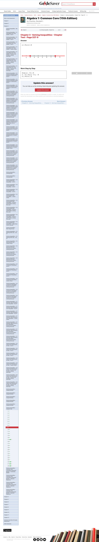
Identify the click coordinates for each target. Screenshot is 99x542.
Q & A (14, 11)
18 (8, 445)
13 (8, 435)
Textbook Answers (73, 11)
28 (8, 465)
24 (8, 457)
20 (8, 449)
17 (8, 443)
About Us (13, 537)
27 (8, 463)
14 (8, 437)
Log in (92, 11)
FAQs (9, 537)
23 (8, 455)
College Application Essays (59, 11)
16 (8, 441)
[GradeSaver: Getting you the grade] (49, 3)
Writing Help (83, 11)
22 (8, 453)
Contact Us (5, 537)
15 (8, 439)
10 (8, 429)
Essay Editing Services (33, 11)
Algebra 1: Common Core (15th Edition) (50, 15)
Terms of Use (24, 537)
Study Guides (7, 11)
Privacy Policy (18, 537)
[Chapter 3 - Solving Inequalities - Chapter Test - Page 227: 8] (21, 30)
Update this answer (43, 90)
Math (35, 15)
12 (8, 433)
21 (8, 451)
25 (8, 459)
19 (8, 447)
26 (8, 461)
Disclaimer (30, 537)
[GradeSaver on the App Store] (7, 530)
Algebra (39, 15)
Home (22, 15)
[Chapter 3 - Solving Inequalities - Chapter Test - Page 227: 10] (65, 30)
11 (8, 431)
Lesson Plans (21, 11)
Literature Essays (45, 11)
